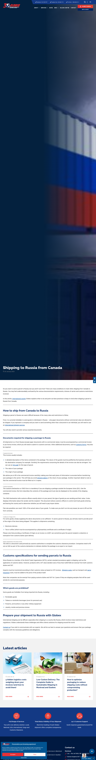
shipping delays (42, 478)
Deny (34, 754)
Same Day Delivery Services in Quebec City (48, 755)
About (36, 7)
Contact (73, 7)
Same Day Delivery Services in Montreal (49, 751)
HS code (15, 465)
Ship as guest (85, 9)
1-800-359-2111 (75, 2)
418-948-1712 (60, 2)
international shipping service (15, 425)
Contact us (6, 627)
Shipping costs (67, 570)
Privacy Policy (24, 757)
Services (43, 7)
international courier (19, 399)
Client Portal (86, 6)
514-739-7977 (44, 2)
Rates (51, 7)
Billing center (64, 7)
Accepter (12, 754)
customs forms (81, 444)
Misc (55, 7)
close (93, 758)
